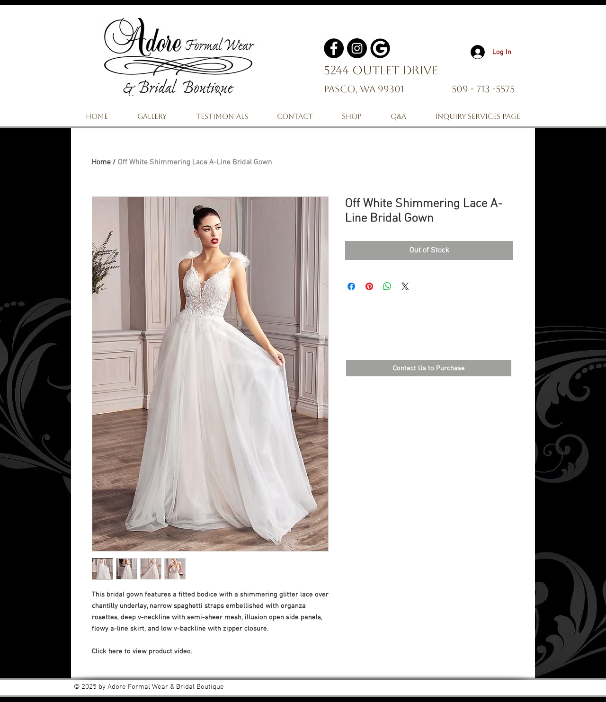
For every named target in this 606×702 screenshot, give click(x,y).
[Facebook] (334, 48)
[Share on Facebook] (351, 286)
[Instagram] (357, 48)
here (115, 651)
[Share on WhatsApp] (387, 286)
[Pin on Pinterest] (369, 286)
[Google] (380, 48)
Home (101, 162)
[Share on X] (405, 286)
